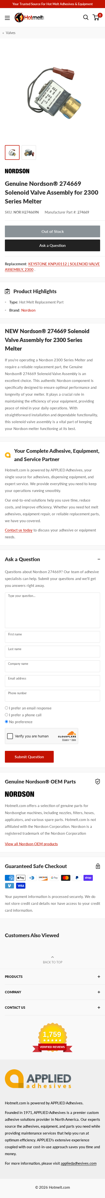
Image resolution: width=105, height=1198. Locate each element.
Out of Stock (53, 231)
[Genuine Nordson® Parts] (52, 171)
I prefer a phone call (25, 715)
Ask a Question (52, 245)
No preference (20, 721)
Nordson (28, 310)
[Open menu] (7, 18)
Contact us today (18, 530)
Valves (10, 33)
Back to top (52, 962)
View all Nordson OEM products (31, 844)
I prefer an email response (30, 708)
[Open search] (86, 17)
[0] (96, 17)
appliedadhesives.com (78, 1163)
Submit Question (29, 756)
